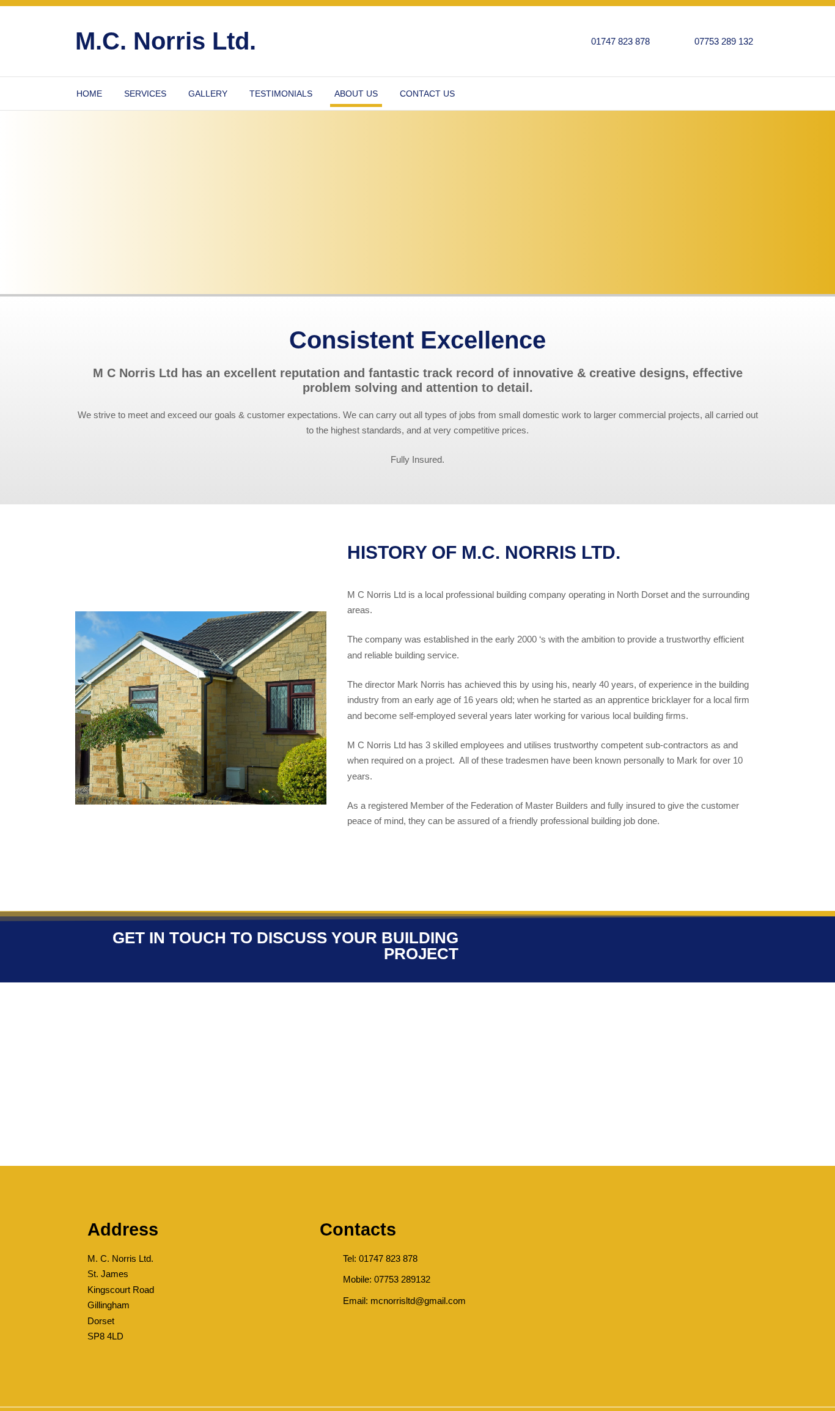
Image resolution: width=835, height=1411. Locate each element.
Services (145, 93)
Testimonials (280, 93)
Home (89, 93)
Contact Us (427, 93)
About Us (356, 93)
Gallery (207, 93)
